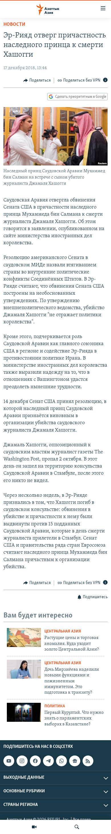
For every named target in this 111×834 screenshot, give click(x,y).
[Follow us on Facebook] (35, 761)
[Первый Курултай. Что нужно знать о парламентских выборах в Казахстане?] (24, 712)
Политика (54, 706)
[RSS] (88, 761)
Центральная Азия (62, 631)
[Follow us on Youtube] (8, 761)
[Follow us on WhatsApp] (61, 761)
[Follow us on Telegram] (48, 761)
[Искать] (76, 827)
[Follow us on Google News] (74, 761)
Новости (14, 24)
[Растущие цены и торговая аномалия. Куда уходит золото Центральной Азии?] (24, 637)
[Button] (37, 80)
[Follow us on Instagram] (22, 761)
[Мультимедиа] (34, 827)
